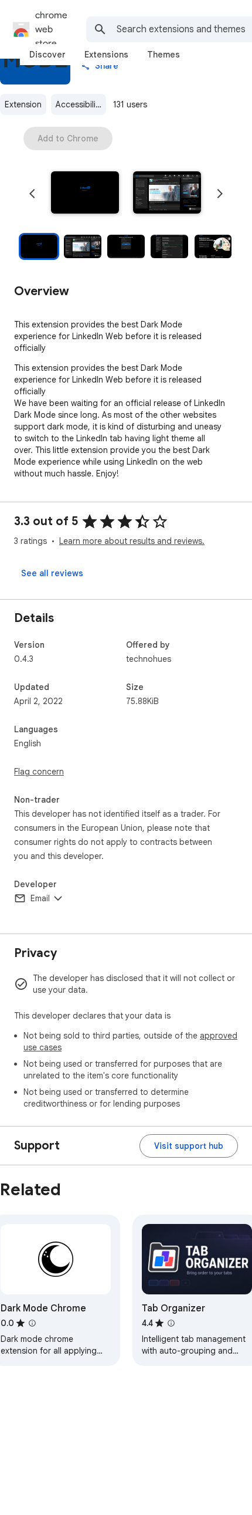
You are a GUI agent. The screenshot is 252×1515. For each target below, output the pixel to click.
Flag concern (39, 771)
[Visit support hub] (188, 1146)
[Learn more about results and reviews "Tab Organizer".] (171, 1323)
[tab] (47, 54)
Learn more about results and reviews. (132, 541)
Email (40, 898)
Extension (23, 104)
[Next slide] (219, 193)
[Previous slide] (32, 193)
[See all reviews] (52, 573)
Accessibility (79, 104)
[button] (85, 194)
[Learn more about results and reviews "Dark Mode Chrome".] (32, 1323)
